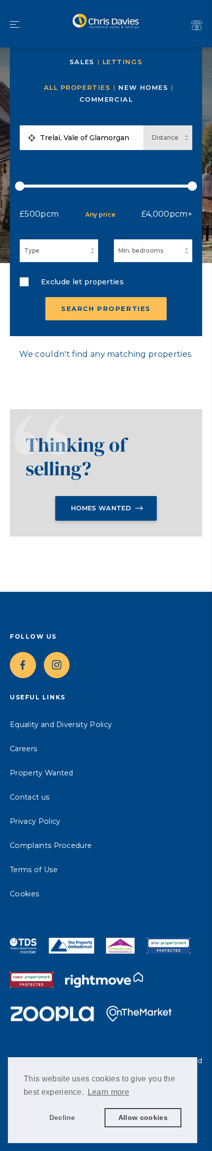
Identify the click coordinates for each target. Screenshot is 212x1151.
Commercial (106, 99)
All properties (77, 87)
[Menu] (14, 25)
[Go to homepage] (106, 23)
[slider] (106, 186)
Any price (100, 214)
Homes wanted (101, 508)
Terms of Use (34, 869)
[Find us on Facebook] (23, 665)
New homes (143, 87)
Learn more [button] (108, 1092)
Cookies (24, 893)
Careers (23, 748)
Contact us (29, 797)
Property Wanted (41, 772)
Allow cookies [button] (143, 1117)
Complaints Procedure (51, 845)
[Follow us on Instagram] (57, 665)
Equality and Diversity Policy (61, 724)
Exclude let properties (82, 281)
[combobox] (89, 137)
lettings (122, 62)
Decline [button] (62, 1117)
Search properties (106, 308)
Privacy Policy (35, 821)
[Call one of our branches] (196, 25)
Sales (82, 62)
